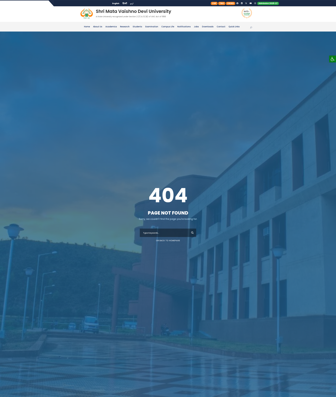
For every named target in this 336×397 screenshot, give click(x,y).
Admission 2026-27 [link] (268, 3)
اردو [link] (131, 3)
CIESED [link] (230, 3)
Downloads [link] (208, 27)
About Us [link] (97, 27)
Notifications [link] (184, 27)
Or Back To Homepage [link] (168, 240)
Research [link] (125, 27)
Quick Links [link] (234, 27)
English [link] (115, 3)
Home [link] (87, 27)
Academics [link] (111, 27)
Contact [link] (221, 27)
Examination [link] (151, 27)
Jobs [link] (196, 27)
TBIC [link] (221, 3)
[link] (332, 59)
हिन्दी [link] (124, 3)
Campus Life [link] (167, 27)
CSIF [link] (214, 3)
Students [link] (137, 27)
